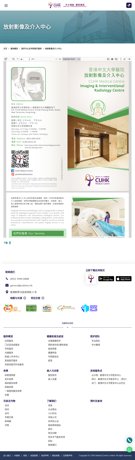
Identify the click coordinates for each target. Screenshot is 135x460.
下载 (5, 242)
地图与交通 (16, 298)
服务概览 (14, 48)
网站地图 (55, 455)
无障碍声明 (67, 455)
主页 (5, 48)
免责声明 (45, 455)
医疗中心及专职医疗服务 (31, 48)
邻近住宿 (35, 298)
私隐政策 (34, 455)
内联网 (17, 455)
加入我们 (7, 455)
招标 (25, 455)
